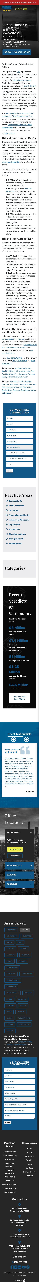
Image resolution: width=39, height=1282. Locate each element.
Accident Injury (8, 371)
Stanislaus (25, 390)
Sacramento (11, 929)
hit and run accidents (22, 80)
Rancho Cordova (13, 980)
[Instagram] (28, 1267)
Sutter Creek (24, 1024)
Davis (20, 942)
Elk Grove (25, 955)
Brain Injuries (15, 544)
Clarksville (11, 986)
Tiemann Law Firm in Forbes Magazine (19, 3)
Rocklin (9, 961)
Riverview (28, 993)
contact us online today (17, 1045)
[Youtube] (24, 1267)
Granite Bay (11, 955)
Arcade (9, 999)
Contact (29, 1168)
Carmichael (11, 974)
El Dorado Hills (12, 993)
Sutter (33, 390)
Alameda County (17, 382)
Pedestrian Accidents (19, 515)
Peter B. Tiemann (27, 44)
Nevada (28, 385)
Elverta (23, 1005)
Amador (28, 382)
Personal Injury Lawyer (18, 377)
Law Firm (15, 374)
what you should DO (10, 162)
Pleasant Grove (24, 1018)
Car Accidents (15, 501)
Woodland (22, 961)
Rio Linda (10, 1024)
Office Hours (15, 856)
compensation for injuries (13, 339)
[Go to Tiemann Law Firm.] (13, 37)
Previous (12, 738)
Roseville (10, 948)
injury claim (10, 133)
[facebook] (12, 1267)
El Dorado (27, 936)
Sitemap (29, 1176)
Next (25, 738)
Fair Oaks (23, 948)
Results (29, 1160)
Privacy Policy (29, 1172)
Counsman (10, 1005)
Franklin (20, 1012)
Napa (22, 385)
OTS (18, 72)
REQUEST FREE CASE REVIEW (17, 52)
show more (30, 791)
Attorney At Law (23, 371)
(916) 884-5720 (19, 1251)
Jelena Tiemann (14, 44)
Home (29, 1149)
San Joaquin (16, 387)
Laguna (9, 1018)
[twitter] (15, 1267)
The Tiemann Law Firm (22, 116)
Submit (9, 471)
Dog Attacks (14, 525)
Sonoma (16, 390)
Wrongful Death (16, 539)
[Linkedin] (19, 1267)
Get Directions (15, 849)
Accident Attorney (23, 368)
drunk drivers (30, 86)
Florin (9, 1012)
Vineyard (10, 1030)
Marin (16, 385)
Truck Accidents (16, 506)
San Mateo (27, 387)
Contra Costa (7, 385)
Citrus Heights (12, 967)
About (29, 1153)
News (29, 1164)
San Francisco (12, 936)
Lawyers (23, 374)
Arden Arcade (27, 974)
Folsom (9, 942)
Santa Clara (7, 390)
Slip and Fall (14, 530)
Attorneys (29, 1156)
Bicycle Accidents (17, 534)
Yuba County (7, 393)
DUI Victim (13, 511)
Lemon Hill (22, 999)
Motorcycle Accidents (19, 520)
